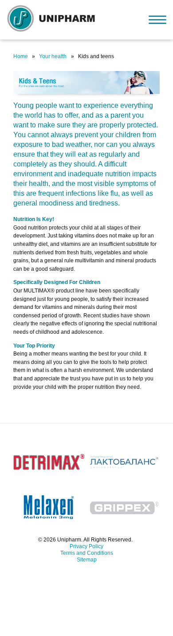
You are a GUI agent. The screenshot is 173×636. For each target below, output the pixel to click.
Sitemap (87, 560)
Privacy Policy (86, 546)
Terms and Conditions (86, 553)
